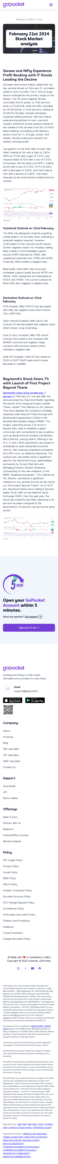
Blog (5, 742)
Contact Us (9, 767)
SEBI (19, 1124)
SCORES (48, 1124)
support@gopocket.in (26, 691)
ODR (5, 1127)
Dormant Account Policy (17, 896)
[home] (16, 4)
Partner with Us (12, 823)
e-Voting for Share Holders (20, 1127)
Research (8, 829)
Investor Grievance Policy (17, 890)
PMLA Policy (10, 884)
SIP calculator (11, 755)
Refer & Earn (10, 817)
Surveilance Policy (13, 908)
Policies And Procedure (16, 920)
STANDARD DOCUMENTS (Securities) (19, 1150)
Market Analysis (12, 841)
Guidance (8, 926)
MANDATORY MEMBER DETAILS (17, 1157)
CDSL (41, 1124)
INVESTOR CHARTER (12, 1140)
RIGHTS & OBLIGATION (13, 1143)
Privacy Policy (11, 866)
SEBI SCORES (37, 1026)
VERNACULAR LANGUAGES (34, 1134)
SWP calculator (12, 761)
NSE (29, 1124)
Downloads (9, 786)
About (6, 730)
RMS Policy (9, 878)
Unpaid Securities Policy (16, 938)
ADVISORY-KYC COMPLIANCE (16, 1153)
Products (8, 736)
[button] (51, 5)
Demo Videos (10, 798)
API (5, 792)
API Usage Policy (13, 860)
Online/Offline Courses (15, 835)
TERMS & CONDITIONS (13, 1137)
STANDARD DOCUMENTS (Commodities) (21, 1147)
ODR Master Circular (42, 1127)
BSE (24, 1124)
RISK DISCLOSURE (31, 1140)
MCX (35, 1124)
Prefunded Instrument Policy (19, 914)
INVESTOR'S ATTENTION (36, 1137)
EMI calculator (11, 748)
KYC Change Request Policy (19, 902)
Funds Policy (10, 872)
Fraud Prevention (13, 932)
